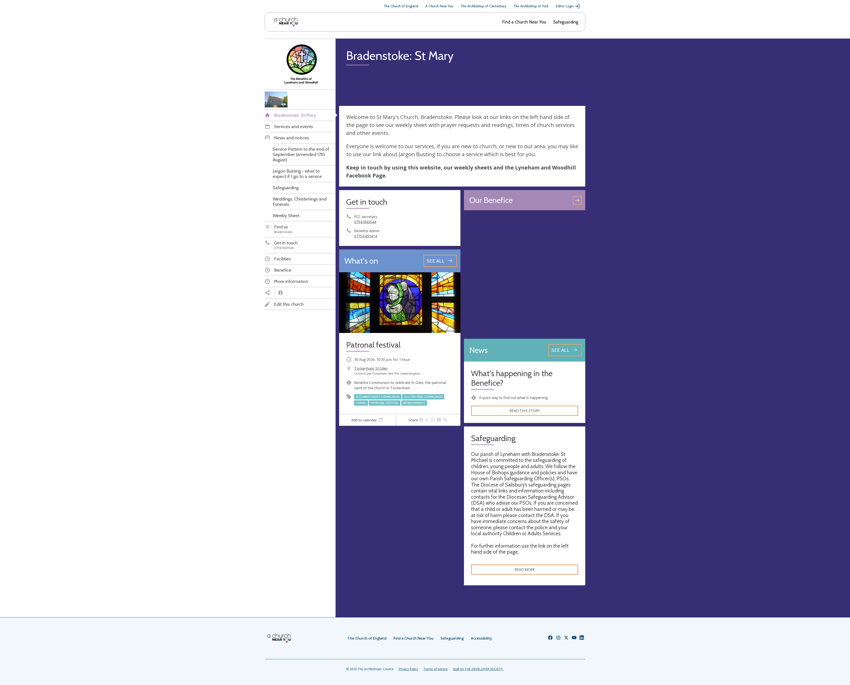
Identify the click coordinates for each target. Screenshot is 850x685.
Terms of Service (435, 669)
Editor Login (565, 6)
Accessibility (481, 638)
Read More (525, 569)
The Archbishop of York (531, 6)
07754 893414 (365, 236)
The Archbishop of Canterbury (483, 6)
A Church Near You (439, 6)
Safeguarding (565, 22)
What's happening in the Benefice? (511, 378)
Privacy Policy (408, 669)
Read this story (525, 410)
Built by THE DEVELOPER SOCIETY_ (478, 669)
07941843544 (365, 222)
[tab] (367, 420)
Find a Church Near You (524, 22)
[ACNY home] (286, 21)
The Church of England (401, 6)
